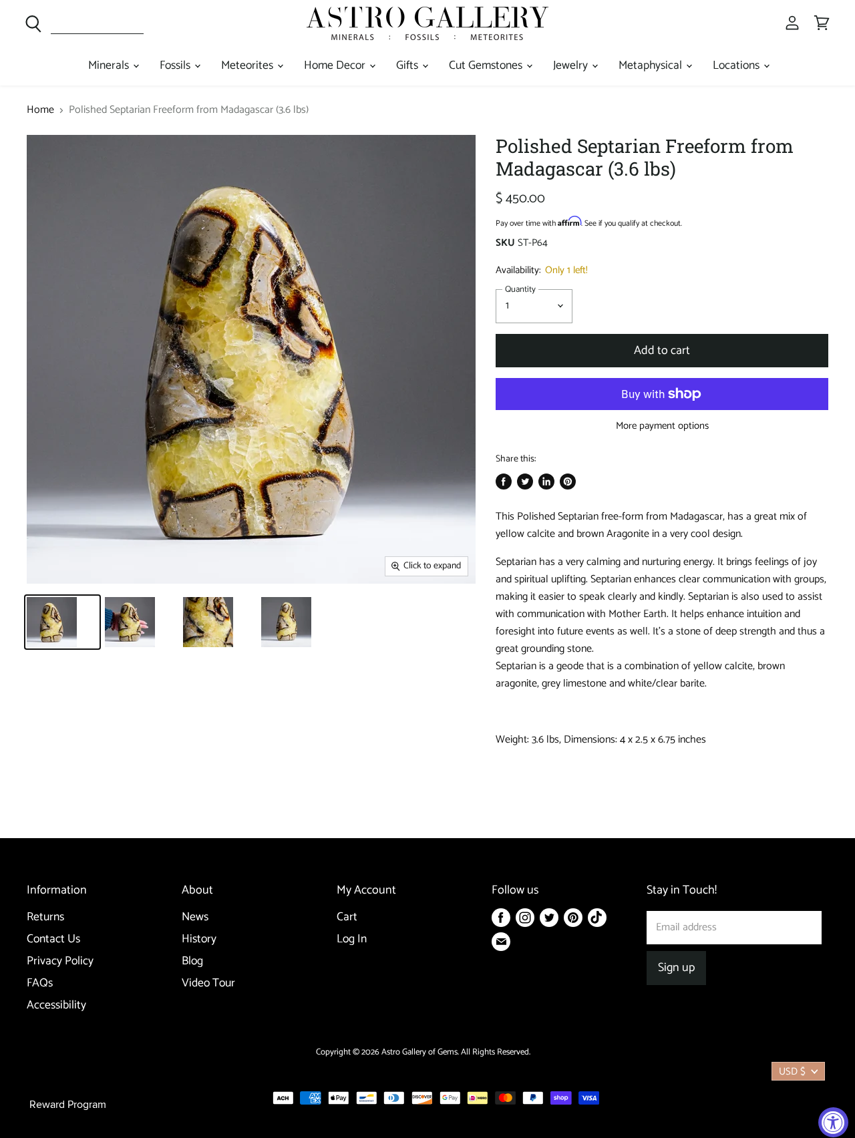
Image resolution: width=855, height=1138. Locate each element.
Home (40, 110)
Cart (347, 917)
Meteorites (248, 65)
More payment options (662, 425)
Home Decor (336, 65)
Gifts (408, 65)
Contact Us (53, 939)
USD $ (792, 1071)
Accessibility (56, 1005)
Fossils (176, 65)
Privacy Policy (60, 961)
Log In (352, 939)
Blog (192, 961)
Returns (45, 917)
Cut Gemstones (487, 65)
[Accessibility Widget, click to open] (833, 1122)
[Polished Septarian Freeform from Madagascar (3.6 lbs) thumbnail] (62, 622)
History (199, 939)
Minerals (110, 65)
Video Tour (208, 983)
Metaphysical (652, 65)
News (195, 917)
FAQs (40, 983)
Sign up (676, 968)
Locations (737, 65)
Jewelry (571, 65)
